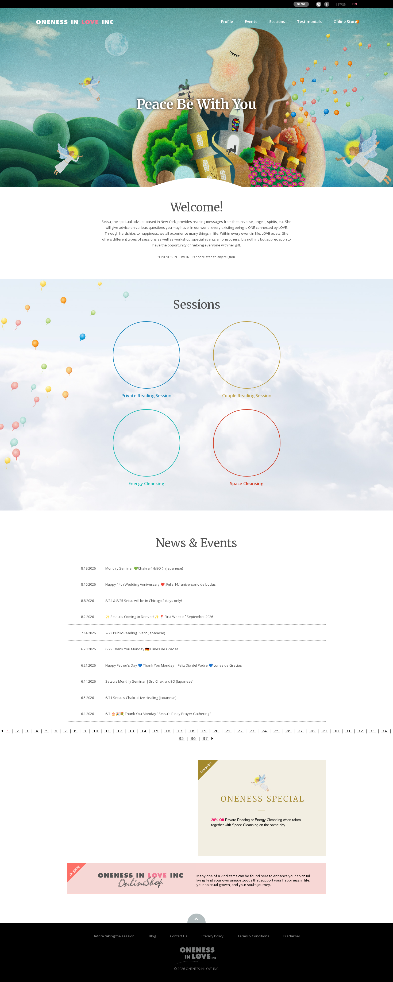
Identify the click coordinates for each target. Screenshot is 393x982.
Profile (227, 22)
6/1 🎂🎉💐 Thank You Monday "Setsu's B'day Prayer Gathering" (158, 713)
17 (179, 730)
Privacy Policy (213, 936)
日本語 (341, 4)
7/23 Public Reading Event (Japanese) (135, 633)
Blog (153, 936)
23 (252, 730)
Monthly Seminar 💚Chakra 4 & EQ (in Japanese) (144, 568)
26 (288, 730)
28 (312, 730)
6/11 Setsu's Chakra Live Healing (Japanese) (140, 697)
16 (167, 730)
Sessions (277, 22)
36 (193, 738)
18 (191, 730)
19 (204, 730)
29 (324, 730)
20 (216, 730)
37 (205, 738)
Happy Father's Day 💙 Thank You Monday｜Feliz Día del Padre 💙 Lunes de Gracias (173, 665)
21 (228, 730)
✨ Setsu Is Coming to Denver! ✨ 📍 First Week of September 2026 (159, 616)
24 (264, 730)
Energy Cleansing (146, 483)
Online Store (345, 22)
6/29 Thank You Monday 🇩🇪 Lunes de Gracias (142, 649)
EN (354, 4)
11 (107, 730)
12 (119, 730)
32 (360, 730)
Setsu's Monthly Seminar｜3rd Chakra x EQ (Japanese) (149, 681)
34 (384, 730)
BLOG (301, 4)
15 (155, 730)
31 (348, 730)
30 (336, 730)
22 (240, 730)
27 (300, 730)
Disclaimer (291, 936)
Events (251, 22)
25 (276, 730)
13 (131, 730)
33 (372, 730)
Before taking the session (113, 936)
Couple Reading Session (246, 396)
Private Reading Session (146, 396)
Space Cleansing (246, 483)
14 (143, 730)
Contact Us (179, 936)
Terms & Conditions (254, 936)
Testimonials (309, 22)
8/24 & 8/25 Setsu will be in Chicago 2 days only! (143, 600)
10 (95, 730)
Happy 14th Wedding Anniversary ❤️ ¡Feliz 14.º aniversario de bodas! (161, 584)
